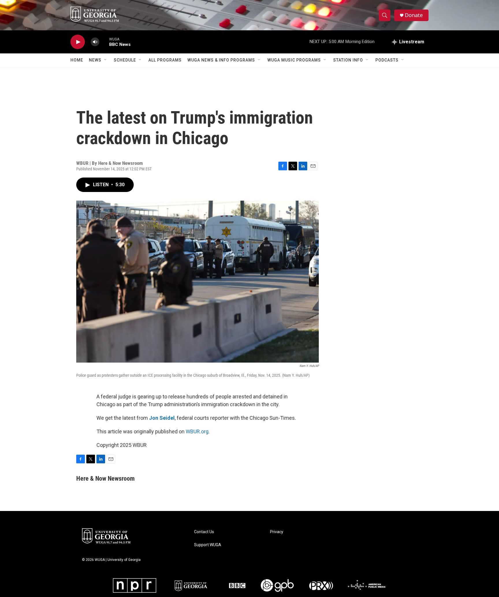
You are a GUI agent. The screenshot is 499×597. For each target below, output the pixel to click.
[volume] (95, 42)
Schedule (125, 60)
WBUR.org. (198, 431)
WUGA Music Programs (294, 60)
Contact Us (204, 532)
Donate (414, 15)
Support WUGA (207, 545)
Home (76, 60)
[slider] (104, 42)
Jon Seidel (162, 418)
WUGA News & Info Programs (221, 60)
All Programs (165, 60)
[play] (77, 42)
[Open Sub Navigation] (105, 60)
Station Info (348, 60)
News (95, 60)
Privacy (276, 532)
